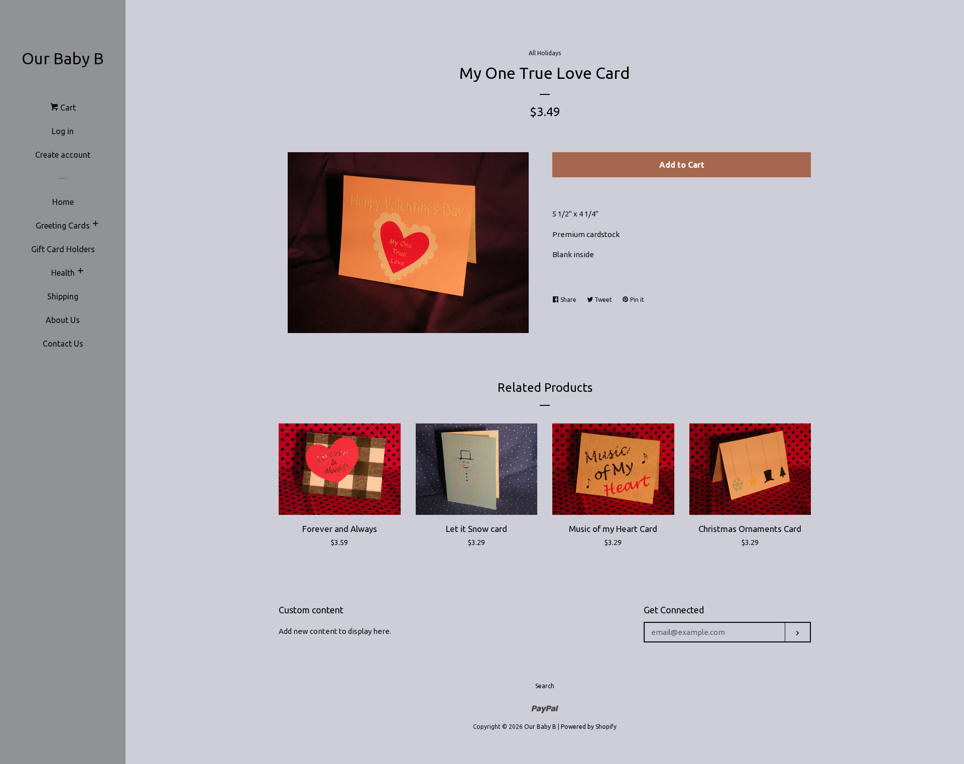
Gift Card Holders (63, 249)
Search (544, 686)
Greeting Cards (63, 225)
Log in (63, 131)
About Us (63, 319)
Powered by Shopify (589, 726)
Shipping (62, 296)
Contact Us (63, 343)
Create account (62, 154)
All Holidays (545, 53)
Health (63, 272)
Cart (67, 107)
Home (63, 201)
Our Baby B (63, 58)
